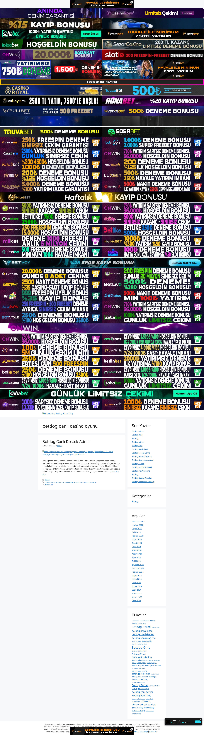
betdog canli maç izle (144, 638)
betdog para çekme (139, 671)
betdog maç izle (138, 666)
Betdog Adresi (138, 431)
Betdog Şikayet (136, 701)
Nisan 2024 (137, 579)
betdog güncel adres (142, 657)
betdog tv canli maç (139, 679)
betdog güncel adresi (140, 660)
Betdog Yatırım (138, 464)
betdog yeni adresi (142, 691)
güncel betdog (137, 708)
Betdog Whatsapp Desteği (143, 482)
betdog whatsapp (140, 688)
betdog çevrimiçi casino (138, 699)
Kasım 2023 (137, 597)
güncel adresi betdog (144, 704)
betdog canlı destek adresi (73, 482)
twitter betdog (150, 711)
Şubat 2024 (137, 586)
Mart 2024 (136, 583)
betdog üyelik (149, 699)
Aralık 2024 (137, 550)
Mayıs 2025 (137, 539)
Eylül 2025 (136, 532)
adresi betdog (135, 620)
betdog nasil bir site (153, 666)
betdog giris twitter (139, 644)
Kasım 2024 (137, 554)
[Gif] (102, 197)
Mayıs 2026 (137, 529)
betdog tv (153, 677)
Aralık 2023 (137, 593)
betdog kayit (152, 663)
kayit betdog (149, 708)
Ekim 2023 (136, 601)
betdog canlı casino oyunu (54, 482)
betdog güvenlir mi (154, 660)
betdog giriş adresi (139, 651)
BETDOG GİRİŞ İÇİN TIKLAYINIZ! (102, 82)
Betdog (47, 480)
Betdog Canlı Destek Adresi (66, 441)
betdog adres (142, 623)
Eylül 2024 (136, 561)
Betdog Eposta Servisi (141, 453)
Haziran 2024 (137, 572)
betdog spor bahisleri (140, 677)
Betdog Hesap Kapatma (142, 456)
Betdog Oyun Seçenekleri (142, 460)
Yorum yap (49, 484)
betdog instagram (139, 663)
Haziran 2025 (137, 536)
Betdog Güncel (139, 654)
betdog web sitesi (154, 685)
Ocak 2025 (136, 547)
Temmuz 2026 (138, 521)
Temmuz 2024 (138, 568)
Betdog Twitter (140, 685)
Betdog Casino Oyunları (142, 478)
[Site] (51, 142)
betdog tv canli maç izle (138, 682)
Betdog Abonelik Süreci (142, 467)
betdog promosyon (141, 673)
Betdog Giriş (137, 435)
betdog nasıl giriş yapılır (138, 668)
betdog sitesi (155, 674)
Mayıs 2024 (137, 575)
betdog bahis (155, 627)
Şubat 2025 (137, 543)
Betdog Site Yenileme (141, 471)
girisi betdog (146, 701)
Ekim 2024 (136, 557)
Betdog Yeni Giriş (90, 482)
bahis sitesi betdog (147, 621)
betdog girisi (147, 641)
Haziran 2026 (137, 525)
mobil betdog (138, 710)
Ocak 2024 (136, 590)
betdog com (136, 641)
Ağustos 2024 (138, 565)
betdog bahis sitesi (142, 630)
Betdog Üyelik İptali (140, 449)
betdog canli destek (143, 634)
